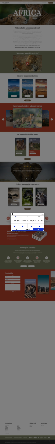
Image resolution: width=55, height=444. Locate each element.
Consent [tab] (16, 216)
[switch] (23, 226)
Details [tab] (27, 216)
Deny (16, 229)
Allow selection (27, 229)
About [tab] (39, 216)
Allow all (38, 229)
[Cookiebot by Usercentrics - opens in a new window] (40, 214)
